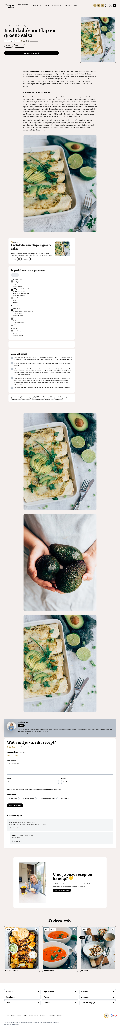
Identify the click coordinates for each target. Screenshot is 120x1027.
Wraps (45, 397)
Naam (9, 778)
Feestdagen (10, 997)
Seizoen (47, 1003)
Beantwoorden (14, 828)
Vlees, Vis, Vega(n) (88, 1003)
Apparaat (84, 997)
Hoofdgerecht (15, 397)
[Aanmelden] (114, 5)
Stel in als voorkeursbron (62, 891)
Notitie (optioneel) (11, 760)
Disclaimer (6, 1015)
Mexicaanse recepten (26, 397)
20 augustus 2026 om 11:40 (25, 835)
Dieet (8, 1003)
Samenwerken (51, 1015)
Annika (14, 835)
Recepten (9, 991)
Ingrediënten (49, 991)
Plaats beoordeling (15, 805)
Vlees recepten (59, 399)
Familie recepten (26, 399)
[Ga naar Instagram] (94, 5)
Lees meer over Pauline (25, 734)
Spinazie (39, 397)
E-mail (63, 778)
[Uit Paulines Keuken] (10, 5)
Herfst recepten (52, 397)
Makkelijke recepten (37, 399)
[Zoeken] (106, 5)
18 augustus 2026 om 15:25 (26, 822)
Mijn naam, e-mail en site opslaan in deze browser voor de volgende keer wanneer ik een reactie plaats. (34, 789)
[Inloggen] (110, 5)
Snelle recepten (49, 399)
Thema (46, 997)
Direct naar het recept (30, 53)
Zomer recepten (16, 399)
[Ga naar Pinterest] (102, 5)
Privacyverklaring (16, 1015)
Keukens (84, 991)
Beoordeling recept (15, 752)
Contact (59, 1015)
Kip (34, 397)
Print (15, 259)
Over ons (42, 1015)
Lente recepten (62, 397)
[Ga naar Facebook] (98, 5)
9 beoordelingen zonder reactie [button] (38, 747)
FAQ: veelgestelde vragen (30, 1015)
